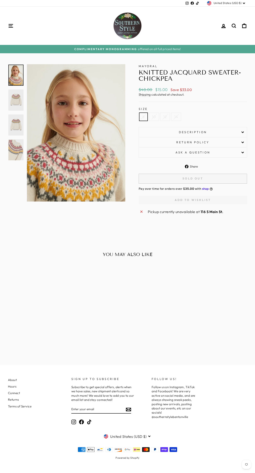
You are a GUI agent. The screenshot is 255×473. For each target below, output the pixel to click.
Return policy (192, 142)
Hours (12, 386)
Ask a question (193, 152)
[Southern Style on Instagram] (73, 422)
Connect (14, 393)
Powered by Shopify (127, 457)
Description (193, 132)
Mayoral (148, 66)
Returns (13, 399)
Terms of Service (19, 406)
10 (154, 116)
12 (165, 116)
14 (176, 116)
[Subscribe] (128, 409)
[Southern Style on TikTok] (89, 422)
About (12, 380)
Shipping (145, 94)
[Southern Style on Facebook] (81, 422)
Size (143, 109)
